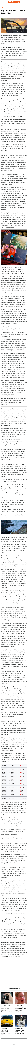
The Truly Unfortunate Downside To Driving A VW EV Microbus (5, 1032)
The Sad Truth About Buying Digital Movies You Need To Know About (20, 1009)
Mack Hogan (5, 16)
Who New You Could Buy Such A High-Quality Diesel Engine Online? (20, 1031)
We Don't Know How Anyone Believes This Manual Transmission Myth (6, 1009)
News (3, 7)
